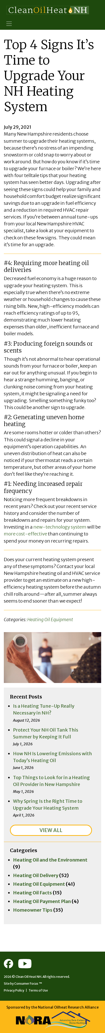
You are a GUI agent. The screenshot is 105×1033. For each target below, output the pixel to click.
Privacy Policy (14, 990)
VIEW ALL (51, 830)
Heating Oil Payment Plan (42, 901)
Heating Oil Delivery (35, 875)
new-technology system (59, 527)
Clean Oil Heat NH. (29, 977)
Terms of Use (38, 990)
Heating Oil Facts (32, 893)
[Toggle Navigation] (9, 23)
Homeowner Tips (32, 910)
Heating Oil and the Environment (50, 860)
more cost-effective (25, 534)
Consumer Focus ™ (28, 983)
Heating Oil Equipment (50, 619)
